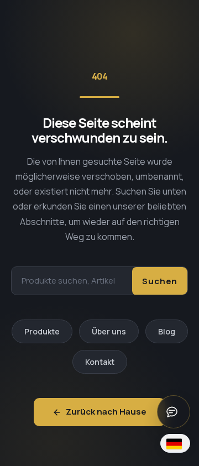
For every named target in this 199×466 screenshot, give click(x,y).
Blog (166, 331)
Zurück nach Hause (106, 411)
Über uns (109, 331)
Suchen (159, 281)
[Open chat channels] (173, 411)
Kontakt (99, 362)
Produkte (42, 331)
